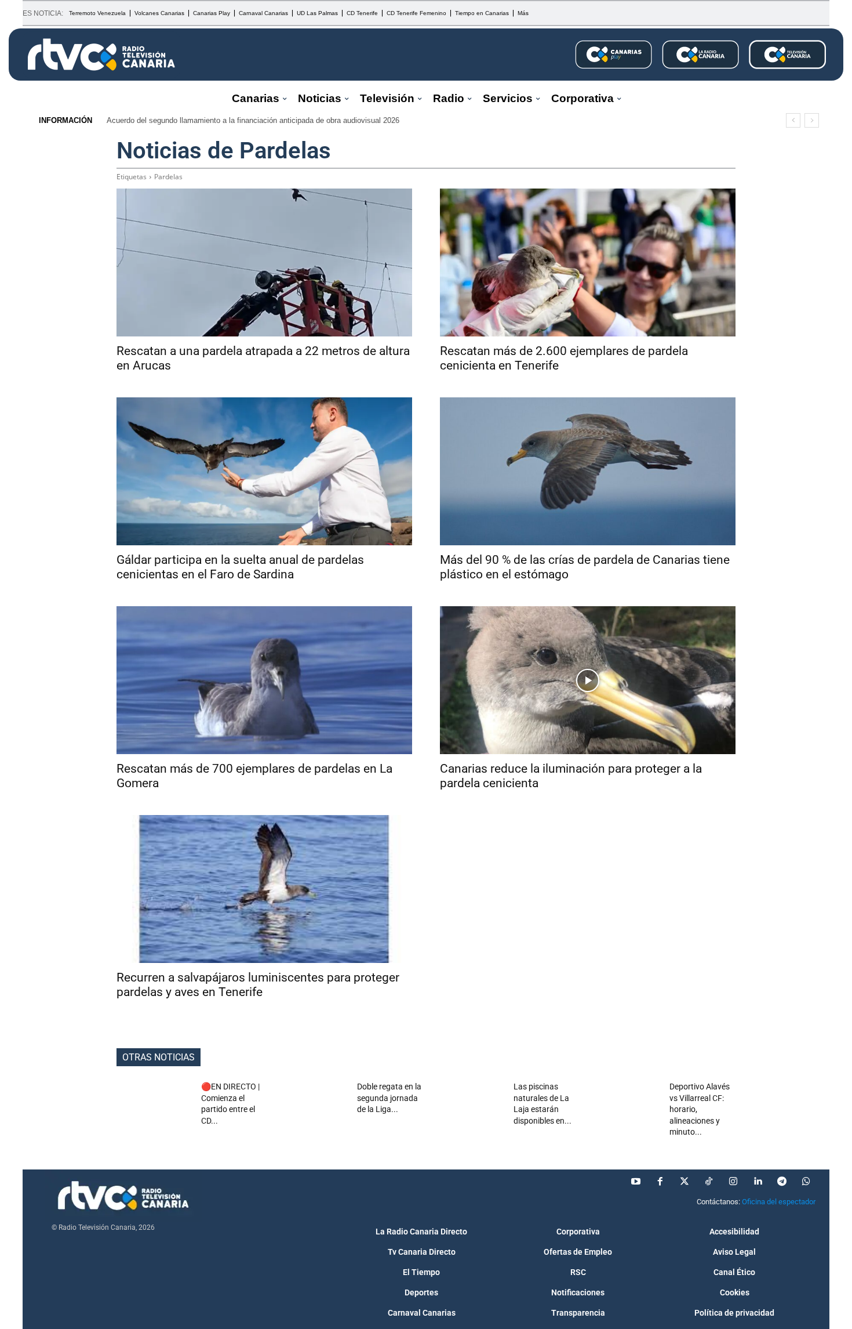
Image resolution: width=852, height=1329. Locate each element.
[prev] (793, 120)
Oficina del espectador (778, 1201)
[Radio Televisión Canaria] (101, 54)
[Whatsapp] (806, 1181)
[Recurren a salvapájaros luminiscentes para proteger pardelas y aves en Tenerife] (264, 889)
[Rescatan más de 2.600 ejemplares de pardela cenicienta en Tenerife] (588, 262)
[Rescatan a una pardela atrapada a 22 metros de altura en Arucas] (264, 262)
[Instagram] (733, 1181)
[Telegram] (782, 1181)
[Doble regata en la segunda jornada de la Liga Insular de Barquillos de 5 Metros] (310, 1107)
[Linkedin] (757, 1181)
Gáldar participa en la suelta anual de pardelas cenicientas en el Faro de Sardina (240, 567)
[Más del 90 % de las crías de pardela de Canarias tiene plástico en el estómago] (588, 471)
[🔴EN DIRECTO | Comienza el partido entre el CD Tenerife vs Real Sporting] (154, 1107)
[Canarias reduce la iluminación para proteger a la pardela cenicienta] (588, 680)
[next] (811, 120)
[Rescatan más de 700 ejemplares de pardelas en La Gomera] (264, 680)
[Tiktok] (709, 1181)
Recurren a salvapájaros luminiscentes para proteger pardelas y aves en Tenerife (257, 985)
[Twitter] (684, 1181)
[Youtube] (636, 1181)
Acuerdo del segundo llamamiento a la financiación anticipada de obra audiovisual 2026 (253, 120)
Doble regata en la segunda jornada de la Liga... (389, 1098)
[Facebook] (660, 1181)
